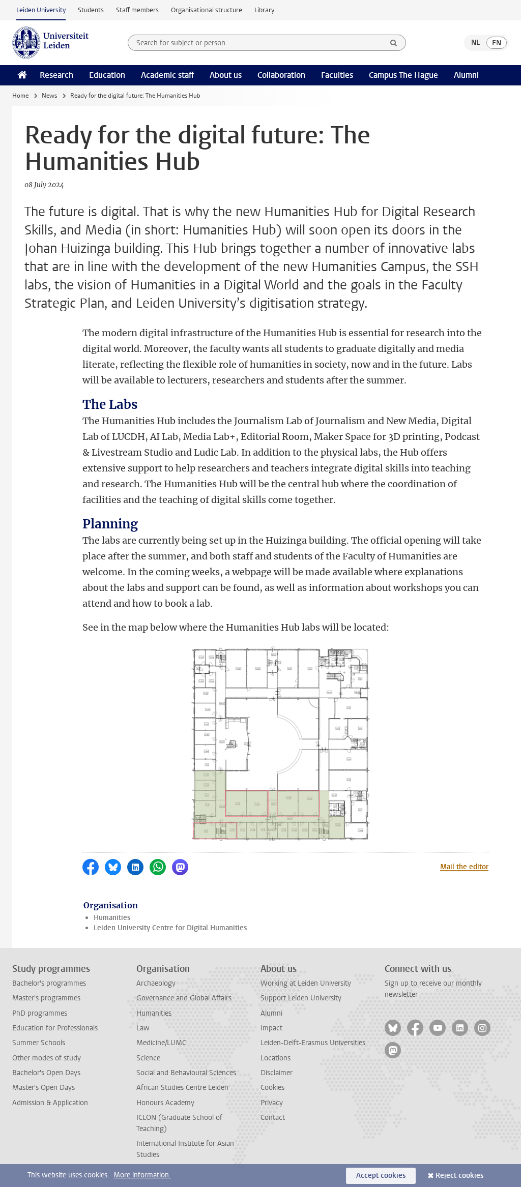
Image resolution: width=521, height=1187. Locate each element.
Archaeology (156, 983)
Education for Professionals (55, 1028)
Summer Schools (38, 1043)
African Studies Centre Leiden (182, 1087)
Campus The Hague (403, 75)
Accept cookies (381, 1175)
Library (264, 10)
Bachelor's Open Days (46, 1073)
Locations (275, 1058)
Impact (271, 1028)
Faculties (337, 75)
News (49, 96)
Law (143, 1028)
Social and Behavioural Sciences (186, 1073)
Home (20, 96)
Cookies (272, 1087)
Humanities (112, 918)
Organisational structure (206, 10)
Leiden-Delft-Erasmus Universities (312, 1043)
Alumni (466, 75)
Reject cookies (459, 1175)
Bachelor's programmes (49, 983)
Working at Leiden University (305, 983)
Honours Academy (165, 1103)
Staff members (137, 10)
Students (91, 10)
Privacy (271, 1103)
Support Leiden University (300, 998)
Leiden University (41, 10)
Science (148, 1058)
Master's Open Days (43, 1087)
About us (226, 75)
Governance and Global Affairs (183, 998)
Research (56, 75)
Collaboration (281, 75)
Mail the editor (464, 867)
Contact (272, 1117)
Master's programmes (46, 998)
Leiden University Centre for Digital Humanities (170, 928)
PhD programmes (39, 1013)
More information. (142, 1175)
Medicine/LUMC (161, 1043)
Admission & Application (50, 1103)
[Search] (394, 43)
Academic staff (167, 75)
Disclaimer (276, 1073)
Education (107, 75)
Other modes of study (46, 1058)
